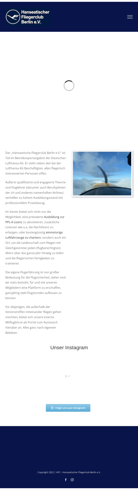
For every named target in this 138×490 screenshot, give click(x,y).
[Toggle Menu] (129, 16)
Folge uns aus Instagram (70, 408)
